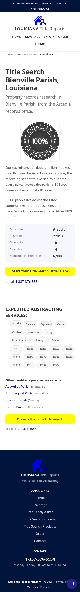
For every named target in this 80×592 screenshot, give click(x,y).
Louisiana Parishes (26, 54)
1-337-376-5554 (40, 9)
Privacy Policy (64, 581)
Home (16, 37)
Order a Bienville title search (40, 419)
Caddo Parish (15, 407)
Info (47, 37)
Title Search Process (40, 519)
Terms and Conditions (40, 587)
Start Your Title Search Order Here (40, 271)
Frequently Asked (40, 512)
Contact (40, 44)
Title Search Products (40, 526)
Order (63, 37)
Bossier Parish (16, 400)
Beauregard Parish (20, 393)
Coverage (32, 37)
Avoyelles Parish (17, 386)
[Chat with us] (72, 584)
